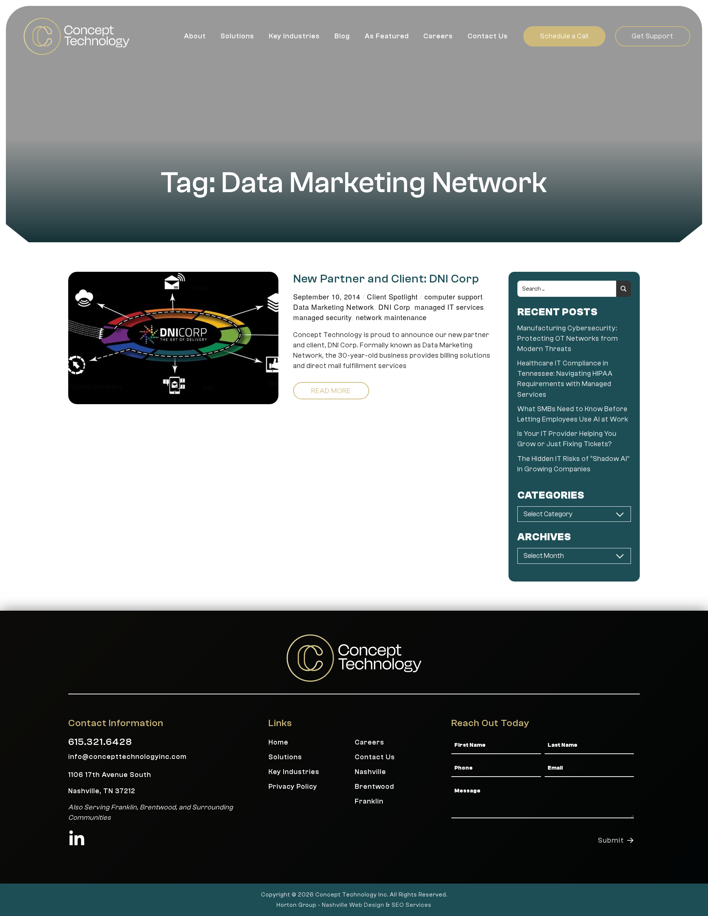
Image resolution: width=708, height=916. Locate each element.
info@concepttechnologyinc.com (127, 757)
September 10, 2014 (326, 296)
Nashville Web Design (353, 905)
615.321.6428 (100, 741)
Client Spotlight (392, 296)
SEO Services (411, 905)
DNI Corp (394, 307)
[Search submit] (623, 289)
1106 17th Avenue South (109, 775)
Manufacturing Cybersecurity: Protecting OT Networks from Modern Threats (567, 338)
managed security (322, 317)
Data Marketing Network (333, 307)
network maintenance (391, 317)
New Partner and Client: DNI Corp (386, 278)
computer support (453, 296)
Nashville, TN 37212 (101, 791)
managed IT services (449, 307)
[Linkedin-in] (76, 838)
